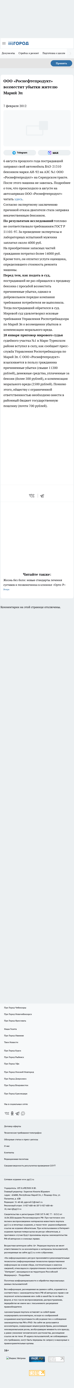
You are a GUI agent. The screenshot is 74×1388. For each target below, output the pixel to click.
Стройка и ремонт (28, 53)
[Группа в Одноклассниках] (12, 1113)
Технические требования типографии (22, 1132)
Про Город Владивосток (16, 1085)
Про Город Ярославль (15, 1020)
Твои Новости (11, 1042)
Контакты (9, 1152)
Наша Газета (10, 1029)
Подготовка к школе (54, 53)
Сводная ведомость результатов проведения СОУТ (30, 1165)
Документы (8, 53)
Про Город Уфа (11, 1063)
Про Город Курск (12, 1050)
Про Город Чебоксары (15, 1007)
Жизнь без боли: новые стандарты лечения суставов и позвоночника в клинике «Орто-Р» (34, 584)
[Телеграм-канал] (19, 152)
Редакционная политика (16, 1159)
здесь (18, 199)
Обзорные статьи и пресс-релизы (21, 1139)
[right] (70, 53)
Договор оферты (12, 1126)
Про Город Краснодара (15, 1093)
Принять (61, 63)
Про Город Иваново (14, 1035)
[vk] (32, 495)
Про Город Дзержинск (15, 1078)
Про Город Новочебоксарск (18, 1014)
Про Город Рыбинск (14, 1057)
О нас (7, 1146)
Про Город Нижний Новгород (19, 1072)
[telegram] (43, 495)
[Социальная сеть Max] (54, 152)
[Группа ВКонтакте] (7, 1113)
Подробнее (24, 1275)
